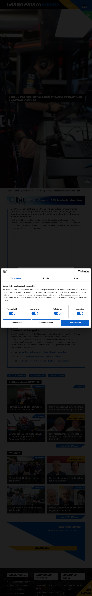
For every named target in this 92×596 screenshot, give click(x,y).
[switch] (35, 313)
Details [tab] (46, 278)
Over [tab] (76, 278)
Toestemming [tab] (16, 278)
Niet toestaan (17, 322)
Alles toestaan (75, 322)
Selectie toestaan (46, 322)
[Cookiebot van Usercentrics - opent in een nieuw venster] (79, 271)
